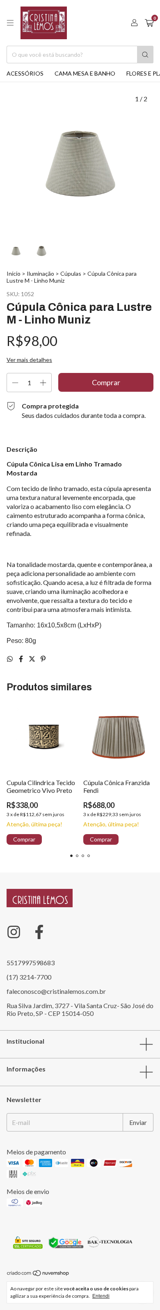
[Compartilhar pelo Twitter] (33, 659)
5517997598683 (31, 962)
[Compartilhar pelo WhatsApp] (10, 659)
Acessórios (25, 73)
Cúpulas (70, 273)
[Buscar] (145, 54)
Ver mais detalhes (29, 359)
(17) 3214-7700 (29, 977)
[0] (149, 23)
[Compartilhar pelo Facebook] (21, 659)
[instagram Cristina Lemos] (14, 932)
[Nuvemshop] (38, 1274)
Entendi (101, 1296)
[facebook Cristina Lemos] (39, 932)
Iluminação (40, 273)
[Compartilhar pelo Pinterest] (43, 659)
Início (14, 273)
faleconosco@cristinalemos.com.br (56, 991)
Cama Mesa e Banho (85, 73)
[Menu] (10, 23)
